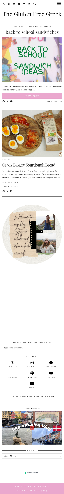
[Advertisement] (32, 304)
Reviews (6, 160)
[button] (60, 3)
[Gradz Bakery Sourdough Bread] (32, 133)
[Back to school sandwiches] (32, 81)
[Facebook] (19, 3)
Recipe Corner (43, 26)
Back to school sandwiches (32, 32)
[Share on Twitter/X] (8, 101)
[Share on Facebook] (4, 101)
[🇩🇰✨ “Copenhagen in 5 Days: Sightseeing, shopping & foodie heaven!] (32, 428)
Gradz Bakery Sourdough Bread (28, 165)
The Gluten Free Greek (32, 14)
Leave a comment (53, 101)
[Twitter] (4, 3)
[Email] (29, 3)
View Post (32, 96)
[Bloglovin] (24, 3)
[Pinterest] (14, 3)
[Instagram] (9, 3)
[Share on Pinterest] (11, 101)
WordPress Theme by (32, 491)
